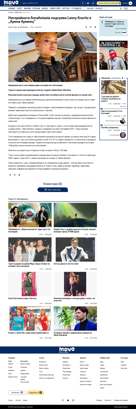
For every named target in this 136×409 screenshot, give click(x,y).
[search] (121, 8)
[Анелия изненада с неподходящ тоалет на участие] (75, 284)
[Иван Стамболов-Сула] (123, 121)
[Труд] (67, 350)
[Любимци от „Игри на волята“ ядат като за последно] (30, 215)
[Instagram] (93, 3)
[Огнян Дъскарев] (123, 135)
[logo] (11, 3)
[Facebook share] (86, 27)
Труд (15, 27)
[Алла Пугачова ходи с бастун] (30, 284)
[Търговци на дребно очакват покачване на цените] (113, 87)
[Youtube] (88, 3)
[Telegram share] (95, 27)
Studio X (125, 407)
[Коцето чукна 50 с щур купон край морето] (30, 318)
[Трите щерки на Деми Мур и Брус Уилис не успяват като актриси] (30, 249)
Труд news (118, 32)
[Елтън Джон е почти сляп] (75, 249)
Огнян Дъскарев (114, 135)
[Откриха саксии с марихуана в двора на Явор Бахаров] (75, 318)
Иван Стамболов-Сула (112, 121)
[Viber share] (91, 27)
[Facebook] (83, 3)
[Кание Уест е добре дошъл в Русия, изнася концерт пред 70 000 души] (75, 215)
